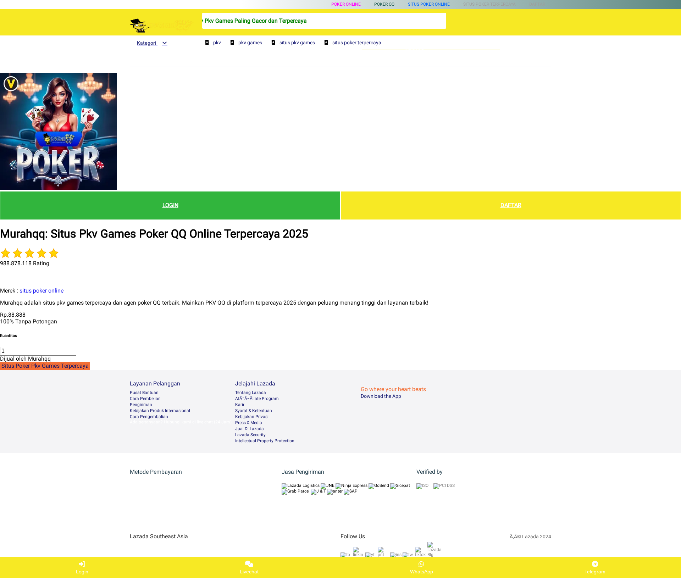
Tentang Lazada (250, 392)
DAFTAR (510, 205)
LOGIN (170, 205)
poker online (346, 4)
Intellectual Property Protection (264, 440)
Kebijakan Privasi (251, 416)
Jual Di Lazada (249, 428)
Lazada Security (250, 434)
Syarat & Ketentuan (253, 410)
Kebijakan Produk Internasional (160, 410)
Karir (239, 404)
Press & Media (248, 422)
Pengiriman (141, 404)
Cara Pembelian (145, 398)
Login (82, 571)
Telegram (595, 571)
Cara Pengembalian (149, 416)
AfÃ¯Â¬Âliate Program (257, 398)
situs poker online (429, 4)
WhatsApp (421, 571)
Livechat (249, 571)
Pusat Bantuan (144, 392)
